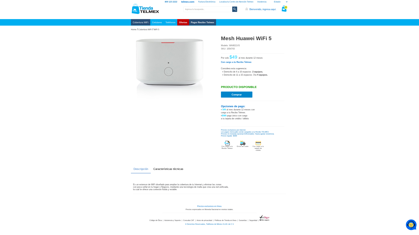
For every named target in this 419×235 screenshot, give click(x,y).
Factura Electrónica (206, 2)
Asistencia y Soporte (172, 220)
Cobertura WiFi (140, 22)
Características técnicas (168, 169)
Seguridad (253, 220)
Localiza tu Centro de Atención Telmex (236, 2)
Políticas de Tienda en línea (225, 220)
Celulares (157, 22)
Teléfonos (170, 22)
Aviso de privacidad (204, 220)
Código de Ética (155, 220)
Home (133, 29)
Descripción (141, 169)
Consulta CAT (188, 220)
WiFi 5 (156, 29)
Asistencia (261, 2)
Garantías (243, 220)
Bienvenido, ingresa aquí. (262, 9)
